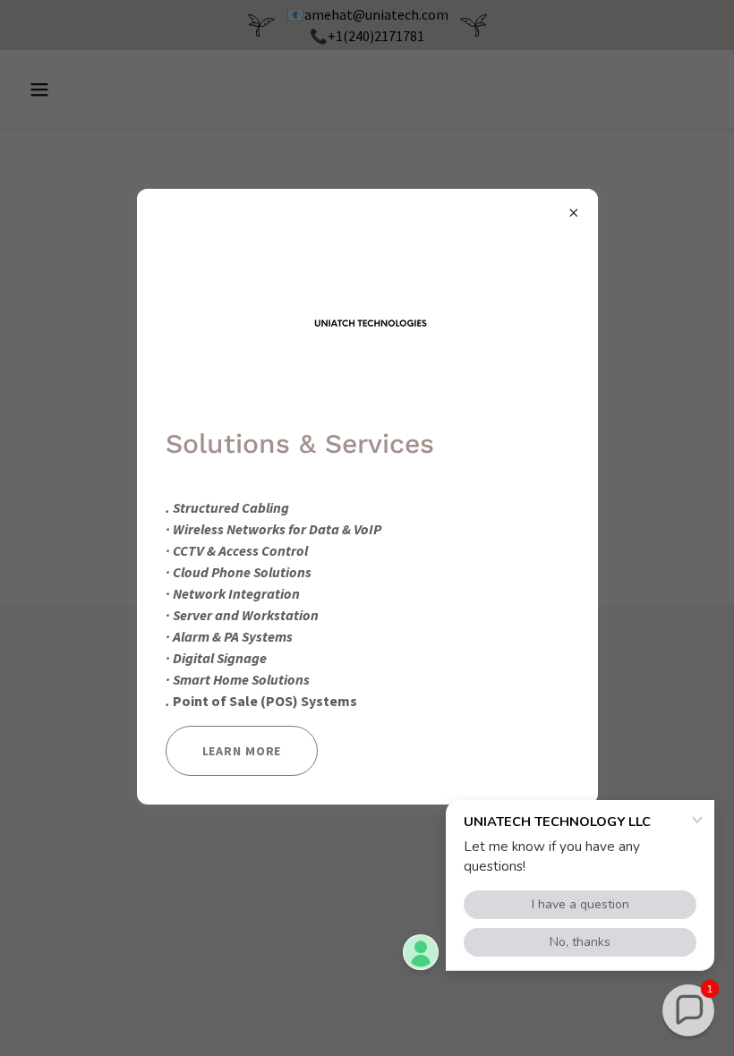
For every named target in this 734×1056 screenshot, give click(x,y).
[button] (688, 1010)
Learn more (242, 751)
